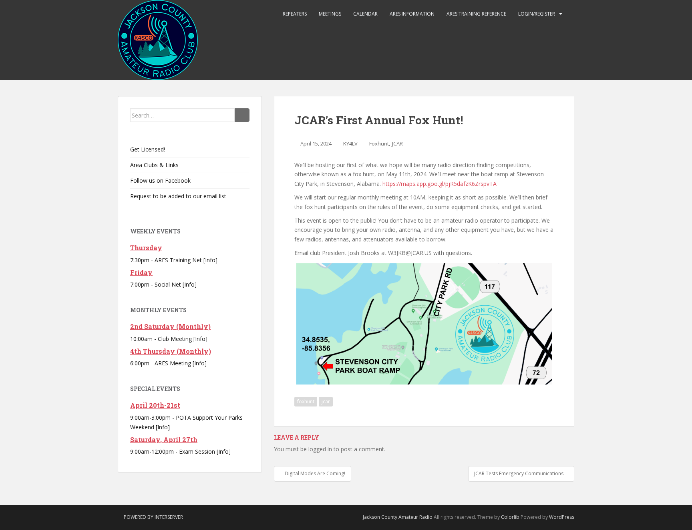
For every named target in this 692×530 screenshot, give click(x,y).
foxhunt (305, 401)
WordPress (561, 517)
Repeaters (295, 13)
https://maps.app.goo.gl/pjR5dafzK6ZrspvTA (439, 183)
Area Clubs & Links (154, 165)
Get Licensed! (147, 149)
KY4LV (350, 143)
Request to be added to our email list (178, 196)
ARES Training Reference (476, 13)
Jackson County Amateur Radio (397, 517)
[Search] (242, 115)
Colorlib (510, 517)
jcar (326, 401)
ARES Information (412, 13)
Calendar (365, 13)
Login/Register (536, 13)
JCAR (397, 143)
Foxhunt (379, 143)
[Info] (210, 260)
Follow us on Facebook (160, 180)
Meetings (330, 13)
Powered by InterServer (153, 517)
